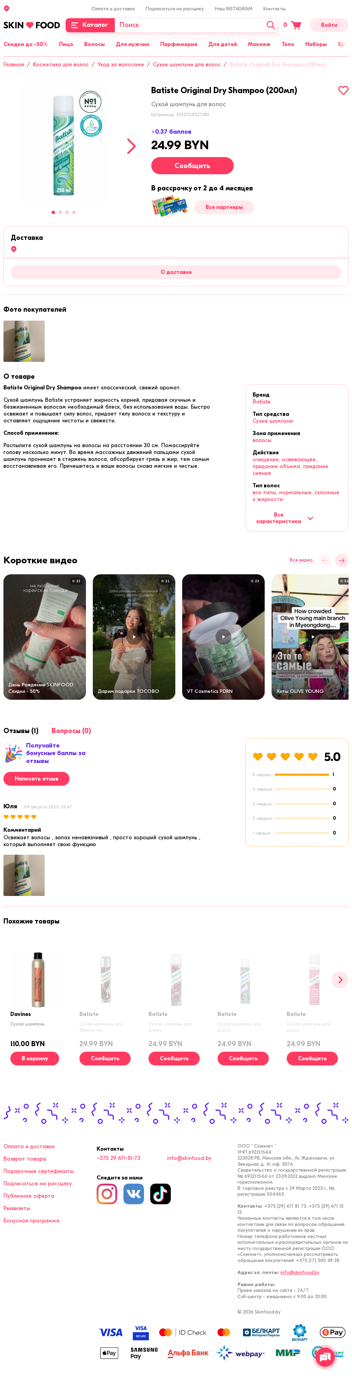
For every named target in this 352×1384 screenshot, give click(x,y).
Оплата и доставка (113, 9)
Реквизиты (16, 1208)
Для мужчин (132, 44)
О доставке (176, 272)
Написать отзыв (36, 779)
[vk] (133, 1194)
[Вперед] (340, 979)
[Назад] (325, 560)
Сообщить (192, 166)
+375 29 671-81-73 (118, 1158)
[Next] (131, 146)
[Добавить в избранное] (343, 90)
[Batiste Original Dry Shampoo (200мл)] (63, 145)
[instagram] (107, 1194)
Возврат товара (24, 1159)
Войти (329, 25)
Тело (288, 44)
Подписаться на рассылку (175, 9)
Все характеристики (278, 518)
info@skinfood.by (189, 1158)
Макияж (259, 44)
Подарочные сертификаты (38, 1171)
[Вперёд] (342, 560)
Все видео (301, 560)
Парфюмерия (178, 44)
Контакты (274, 9)
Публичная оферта (28, 1196)
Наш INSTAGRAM (233, 9)
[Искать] (271, 25)
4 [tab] (74, 212)
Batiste (262, 402)
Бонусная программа (31, 1221)
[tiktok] (160, 1194)
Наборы (316, 44)
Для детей (222, 44)
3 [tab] (67, 212)
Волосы (94, 44)
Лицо (66, 44)
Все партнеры (224, 207)
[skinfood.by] (31, 25)
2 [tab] (60, 212)
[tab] (19, 376)
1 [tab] (53, 212)
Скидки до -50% (25, 44)
